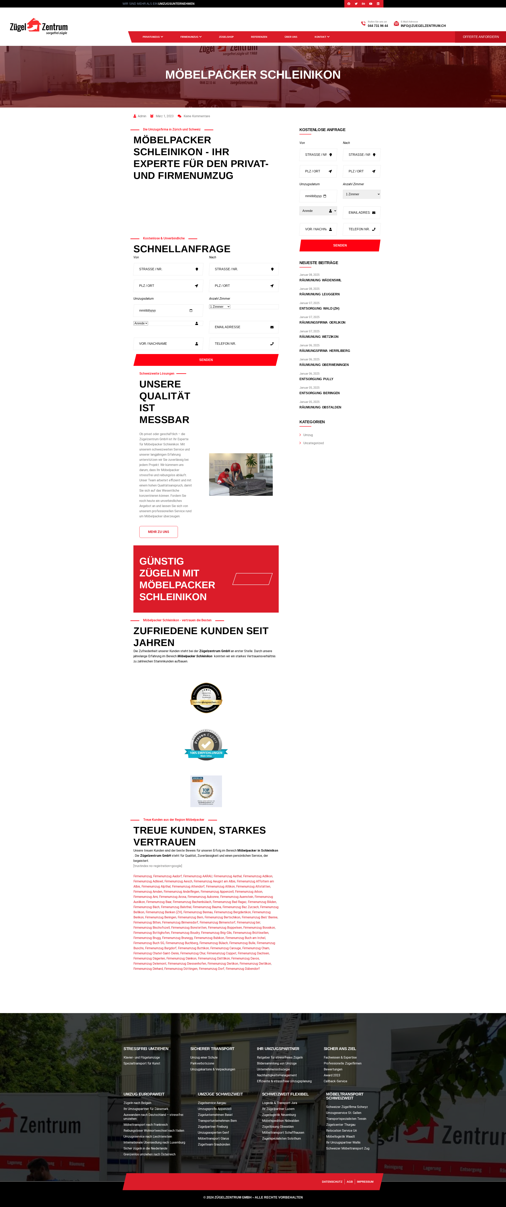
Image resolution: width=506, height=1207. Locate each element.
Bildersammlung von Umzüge (277, 1063)
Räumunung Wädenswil (320, 280)
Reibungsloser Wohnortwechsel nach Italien (154, 1130)
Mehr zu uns (158, 532)
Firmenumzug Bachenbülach (192, 902)
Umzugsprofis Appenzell (214, 1109)
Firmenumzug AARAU (197, 876)
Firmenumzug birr (248, 922)
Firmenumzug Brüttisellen (250, 933)
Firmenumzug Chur (192, 953)
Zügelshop (226, 37)
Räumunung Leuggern (319, 294)
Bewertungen (333, 1069)
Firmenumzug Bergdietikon (232, 912)
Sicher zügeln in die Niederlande (145, 1148)
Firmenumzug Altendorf (188, 886)
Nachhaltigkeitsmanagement (277, 1075)
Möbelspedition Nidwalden (280, 1121)
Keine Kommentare (196, 116)
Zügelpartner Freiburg (213, 1127)
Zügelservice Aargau (212, 1103)
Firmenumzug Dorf (211, 969)
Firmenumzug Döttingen (180, 969)
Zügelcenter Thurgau (340, 1125)
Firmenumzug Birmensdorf (180, 922)
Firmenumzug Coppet (221, 953)
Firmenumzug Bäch (146, 907)
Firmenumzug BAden (262, 902)
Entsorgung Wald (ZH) (319, 308)
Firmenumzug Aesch (178, 881)
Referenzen (259, 37)
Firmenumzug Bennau (198, 912)
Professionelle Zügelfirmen (343, 1063)
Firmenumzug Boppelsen (225, 927)
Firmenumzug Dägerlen (149, 958)
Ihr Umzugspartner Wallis (343, 1142)
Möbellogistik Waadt (340, 1136)
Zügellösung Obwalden (278, 1127)
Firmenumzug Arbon (248, 891)
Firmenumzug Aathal (228, 876)
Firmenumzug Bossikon (259, 927)
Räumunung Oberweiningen (324, 364)
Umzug (308, 435)
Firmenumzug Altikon (220, 886)
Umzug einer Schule (204, 1057)
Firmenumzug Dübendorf (243, 969)
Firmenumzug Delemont (149, 963)
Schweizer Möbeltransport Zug (347, 1148)
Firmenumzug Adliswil (148, 881)
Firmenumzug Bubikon (209, 938)
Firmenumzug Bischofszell (151, 927)
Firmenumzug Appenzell (217, 891)
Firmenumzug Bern (190, 917)
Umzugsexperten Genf (213, 1132)
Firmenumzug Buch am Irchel (245, 938)
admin (142, 116)
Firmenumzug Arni (145, 897)
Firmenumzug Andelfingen (181, 891)
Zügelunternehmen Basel (215, 1115)
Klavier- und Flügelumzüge (142, 1057)
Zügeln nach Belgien (137, 1103)
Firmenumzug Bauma (207, 907)
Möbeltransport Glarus (213, 1138)
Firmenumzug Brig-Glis (216, 933)
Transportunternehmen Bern (217, 1121)
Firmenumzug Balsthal (176, 907)
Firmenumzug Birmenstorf (217, 922)
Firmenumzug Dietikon (223, 963)
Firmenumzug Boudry (185, 933)
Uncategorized (313, 443)
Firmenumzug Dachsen (253, 953)
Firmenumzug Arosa (172, 897)
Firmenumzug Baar (158, 902)
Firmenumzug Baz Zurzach (241, 907)
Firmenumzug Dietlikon (255, 963)
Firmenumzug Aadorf (167, 876)
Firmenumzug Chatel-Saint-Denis (156, 953)
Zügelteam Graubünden (214, 1144)
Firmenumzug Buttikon (193, 948)
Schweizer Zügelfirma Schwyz (347, 1107)
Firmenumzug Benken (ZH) (164, 912)
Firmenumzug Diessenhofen (187, 963)
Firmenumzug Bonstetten (189, 927)
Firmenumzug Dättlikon (214, 958)
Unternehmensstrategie (273, 1069)
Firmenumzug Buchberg (182, 943)
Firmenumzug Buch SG (148, 943)
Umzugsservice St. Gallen (343, 1113)
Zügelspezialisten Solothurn (281, 1138)
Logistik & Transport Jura (279, 1103)
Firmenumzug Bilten (147, 922)
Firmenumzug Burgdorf (161, 948)
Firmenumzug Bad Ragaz (229, 902)
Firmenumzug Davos (245, 958)
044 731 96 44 (378, 25)
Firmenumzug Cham (255, 948)
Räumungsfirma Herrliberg (324, 350)
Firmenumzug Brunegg (177, 938)
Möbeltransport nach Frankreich (146, 1125)
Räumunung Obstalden (320, 407)
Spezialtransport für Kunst (142, 1063)
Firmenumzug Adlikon (257, 876)
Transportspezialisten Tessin (346, 1119)
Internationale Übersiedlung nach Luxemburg (154, 1142)
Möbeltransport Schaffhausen (283, 1132)
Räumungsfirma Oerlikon (322, 322)
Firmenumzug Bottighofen (151, 933)
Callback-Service (335, 1081)
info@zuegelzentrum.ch (423, 25)
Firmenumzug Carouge (225, 948)
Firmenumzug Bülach (213, 943)
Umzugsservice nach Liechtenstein (148, 1136)
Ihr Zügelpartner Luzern (278, 1109)
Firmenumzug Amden (147, 891)
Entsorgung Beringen (319, 393)
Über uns (291, 37)
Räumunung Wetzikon (318, 336)
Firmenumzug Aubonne (203, 897)
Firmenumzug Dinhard (148, 969)
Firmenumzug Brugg (147, 938)
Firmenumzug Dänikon (181, 958)
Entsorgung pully (316, 379)
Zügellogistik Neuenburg (279, 1115)
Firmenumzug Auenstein (236, 897)
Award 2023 (332, 1075)
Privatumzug (151, 37)
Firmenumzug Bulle (242, 943)
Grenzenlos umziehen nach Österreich (150, 1154)
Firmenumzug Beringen (160, 917)
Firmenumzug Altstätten (253, 886)
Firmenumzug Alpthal (156, 886)
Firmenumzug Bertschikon (222, 917)
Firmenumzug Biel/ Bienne (260, 917)
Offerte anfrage (254, 581)
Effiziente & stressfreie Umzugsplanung (284, 1081)
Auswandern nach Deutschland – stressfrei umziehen (153, 1117)
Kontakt (320, 37)
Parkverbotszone (202, 1063)
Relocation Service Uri (341, 1130)
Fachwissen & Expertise (340, 1057)
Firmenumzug (189, 37)
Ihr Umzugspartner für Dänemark (146, 1109)
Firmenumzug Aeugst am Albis (214, 881)
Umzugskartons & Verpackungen (212, 1069)
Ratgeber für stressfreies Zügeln (280, 1057)
